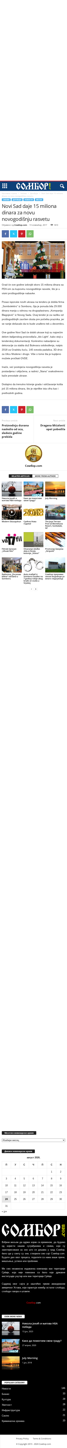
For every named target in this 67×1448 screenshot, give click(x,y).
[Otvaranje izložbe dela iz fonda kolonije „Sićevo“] (34, 539)
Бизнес (5, 1394)
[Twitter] (13, 233)
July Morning (51, 498)
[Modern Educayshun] (12, 512)
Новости (29, 200)
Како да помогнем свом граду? (33, 499)
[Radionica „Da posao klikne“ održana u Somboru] (12, 564)
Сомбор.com (20, 225)
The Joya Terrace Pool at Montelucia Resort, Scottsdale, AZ (54, 524)
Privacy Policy (22, 1438)
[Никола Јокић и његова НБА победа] (12, 489)
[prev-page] (31, 589)
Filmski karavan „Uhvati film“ (9, 549)
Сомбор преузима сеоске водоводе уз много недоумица (54, 576)
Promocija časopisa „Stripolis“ (54, 549)
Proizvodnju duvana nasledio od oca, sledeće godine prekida (15, 431)
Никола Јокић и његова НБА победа (11, 499)
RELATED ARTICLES (20, 476)
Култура (6, 1399)
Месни (39, 200)
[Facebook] (5, 233)
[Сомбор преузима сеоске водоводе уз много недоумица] (55, 564)
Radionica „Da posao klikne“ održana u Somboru (11, 576)
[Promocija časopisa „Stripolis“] (55, 539)
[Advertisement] (33, 55)
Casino (5, 1415)
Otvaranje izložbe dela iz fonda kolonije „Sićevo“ (32, 550)
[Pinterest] (21, 233)
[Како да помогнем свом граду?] (34, 489)
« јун (4, 1211)
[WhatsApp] (30, 233)
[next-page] (36, 589)
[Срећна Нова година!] (34, 512)
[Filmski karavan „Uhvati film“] (12, 539)
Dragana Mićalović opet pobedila (52, 427)
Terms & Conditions (42, 1438)
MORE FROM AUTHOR (45, 476)
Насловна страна (9, 193)
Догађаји (34, 193)
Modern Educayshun (11, 521)
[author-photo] (33, 453)
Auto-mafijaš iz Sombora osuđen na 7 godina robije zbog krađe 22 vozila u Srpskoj (33, 578)
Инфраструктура (11, 1410)
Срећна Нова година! (30, 522)
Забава (23, 193)
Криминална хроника (13, 1421)
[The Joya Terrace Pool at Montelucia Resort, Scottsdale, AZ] (55, 512)
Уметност (7, 1405)
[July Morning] (55, 489)
